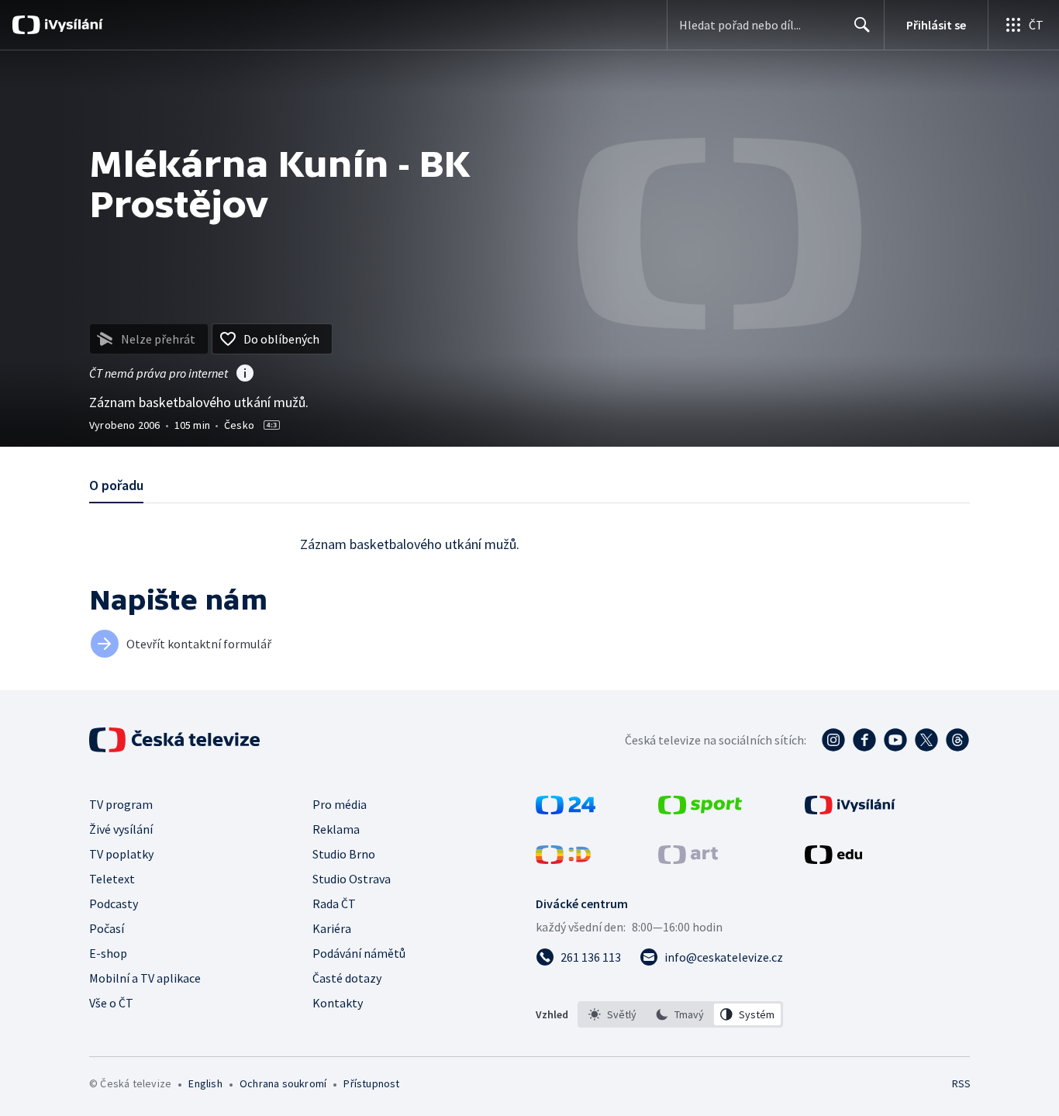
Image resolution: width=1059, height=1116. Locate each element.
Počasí (106, 928)
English (205, 1083)
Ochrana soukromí (283, 1083)
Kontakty (337, 1003)
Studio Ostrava (351, 878)
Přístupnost (371, 1083)
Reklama (336, 829)
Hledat (862, 25)
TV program (121, 804)
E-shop (108, 953)
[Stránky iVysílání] (850, 809)
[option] (613, 1014)
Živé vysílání (121, 829)
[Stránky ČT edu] (833, 859)
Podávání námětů (358, 953)
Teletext (112, 878)
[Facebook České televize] (864, 739)
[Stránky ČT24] (565, 809)
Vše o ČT (111, 1003)
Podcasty (113, 903)
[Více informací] (245, 374)
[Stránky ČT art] (688, 859)
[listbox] (680, 1014)
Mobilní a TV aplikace (145, 978)
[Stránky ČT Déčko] (563, 859)
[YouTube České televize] (895, 739)
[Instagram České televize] (833, 739)
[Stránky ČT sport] (700, 809)
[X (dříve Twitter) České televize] (926, 739)
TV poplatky (121, 854)
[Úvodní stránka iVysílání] (71, 25)
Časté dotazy (346, 978)
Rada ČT (334, 903)
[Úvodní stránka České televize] (176, 739)
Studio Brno (343, 854)
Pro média (339, 804)
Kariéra (331, 928)
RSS (961, 1083)
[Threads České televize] (957, 739)
